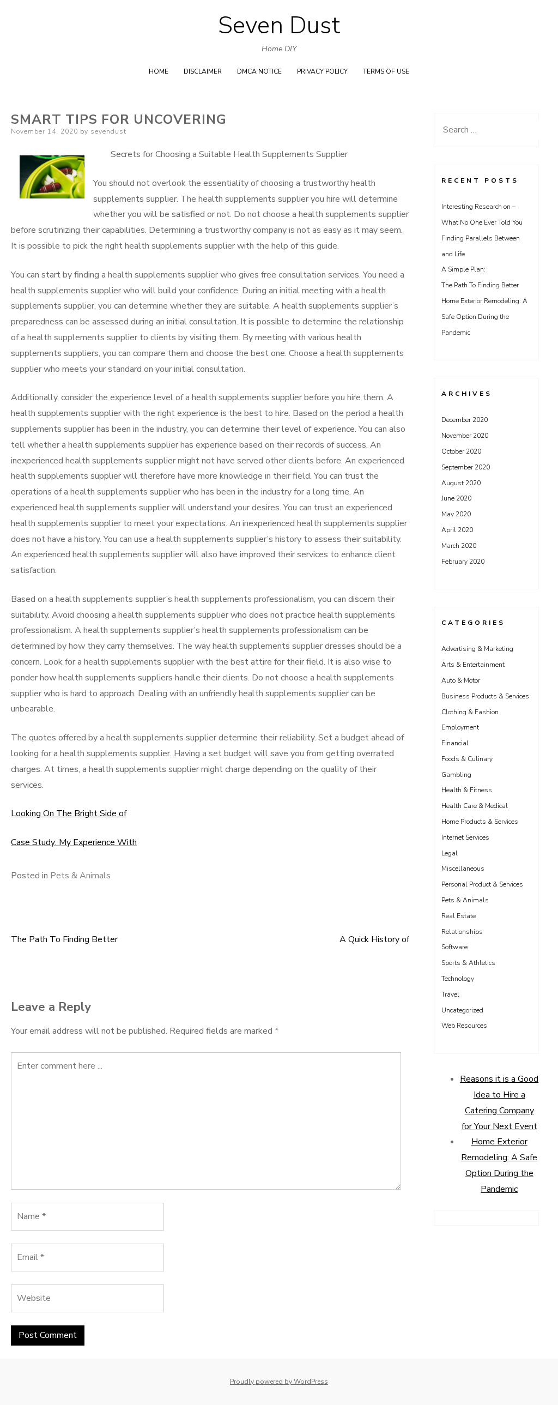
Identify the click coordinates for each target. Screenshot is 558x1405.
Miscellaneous (462, 868)
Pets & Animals (80, 876)
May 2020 (456, 514)
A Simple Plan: (463, 269)
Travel (450, 994)
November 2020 (464, 435)
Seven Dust (279, 25)
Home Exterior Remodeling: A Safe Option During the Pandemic (484, 317)
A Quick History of (374, 939)
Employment (460, 727)
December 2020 (464, 419)
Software (454, 947)
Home (158, 71)
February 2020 (462, 561)
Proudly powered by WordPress (279, 1381)
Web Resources (464, 1025)
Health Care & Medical (474, 805)
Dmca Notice (259, 71)
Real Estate (458, 916)
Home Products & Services (479, 821)
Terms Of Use (386, 71)
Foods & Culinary (467, 759)
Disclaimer (203, 71)
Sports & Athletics (468, 962)
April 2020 (457, 530)
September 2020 (465, 467)
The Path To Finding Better (64, 939)
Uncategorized (462, 1010)
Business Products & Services (485, 696)
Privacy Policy (322, 71)
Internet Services (465, 837)
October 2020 (461, 451)
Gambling (456, 774)
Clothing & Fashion (470, 712)
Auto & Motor (460, 680)
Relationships (462, 931)
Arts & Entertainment (473, 664)
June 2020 (456, 498)
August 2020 (461, 483)
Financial (455, 743)
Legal (449, 853)
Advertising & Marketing (477, 648)
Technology (457, 978)
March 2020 (458, 545)
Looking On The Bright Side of (68, 813)
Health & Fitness (466, 790)
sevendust (108, 131)
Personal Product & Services (482, 884)
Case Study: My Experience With (74, 842)
